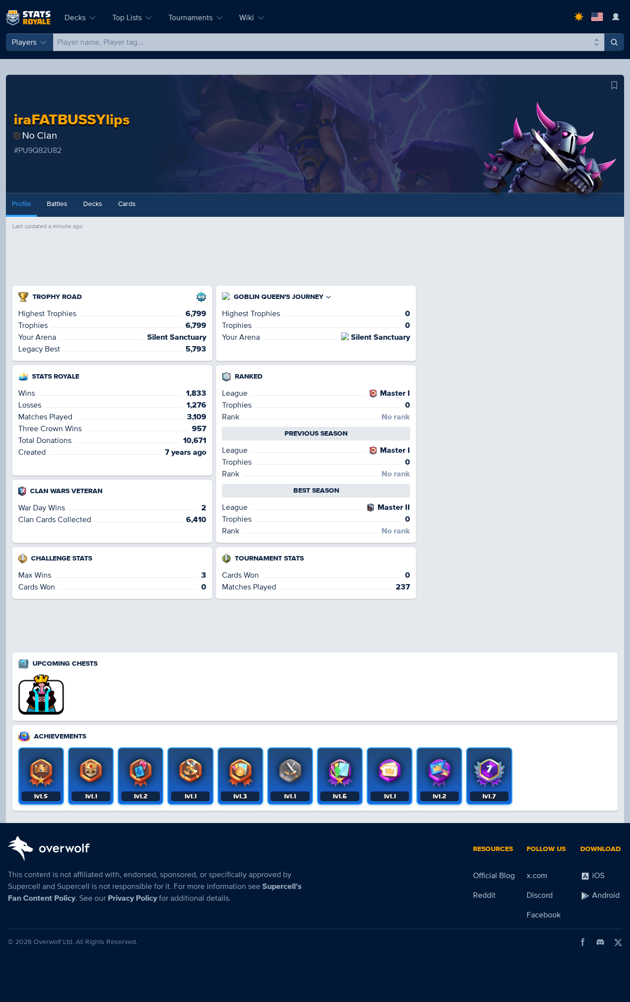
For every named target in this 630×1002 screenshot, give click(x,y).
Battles (57, 204)
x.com (537, 876)
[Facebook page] (583, 942)
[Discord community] (600, 942)
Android (605, 895)
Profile (21, 204)
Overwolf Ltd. (53, 942)
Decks (75, 18)
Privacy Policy (132, 898)
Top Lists (127, 18)
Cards (127, 204)
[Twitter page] (618, 942)
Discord (540, 895)
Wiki (246, 18)
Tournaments (190, 18)
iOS (597, 876)
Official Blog (494, 876)
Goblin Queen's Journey (278, 297)
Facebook (544, 915)
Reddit (484, 895)
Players (24, 42)
